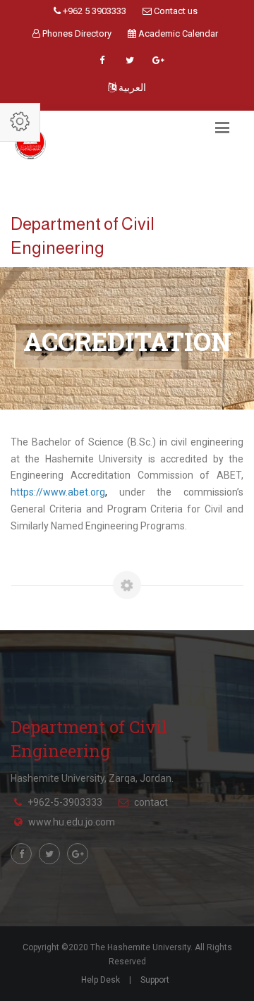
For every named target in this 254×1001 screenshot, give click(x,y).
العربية (131, 87)
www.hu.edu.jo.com (71, 822)
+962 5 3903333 (93, 11)
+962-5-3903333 (65, 802)
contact (151, 802)
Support (154, 980)
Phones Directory (75, 33)
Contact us (175, 11)
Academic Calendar (177, 33)
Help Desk (100, 980)
